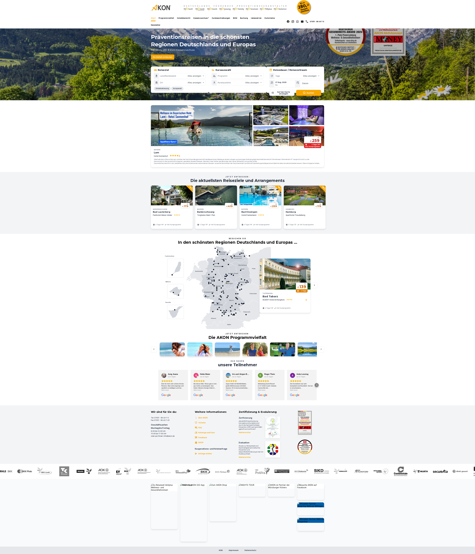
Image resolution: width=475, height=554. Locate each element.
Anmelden (237, 316)
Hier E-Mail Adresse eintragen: (218, 305)
